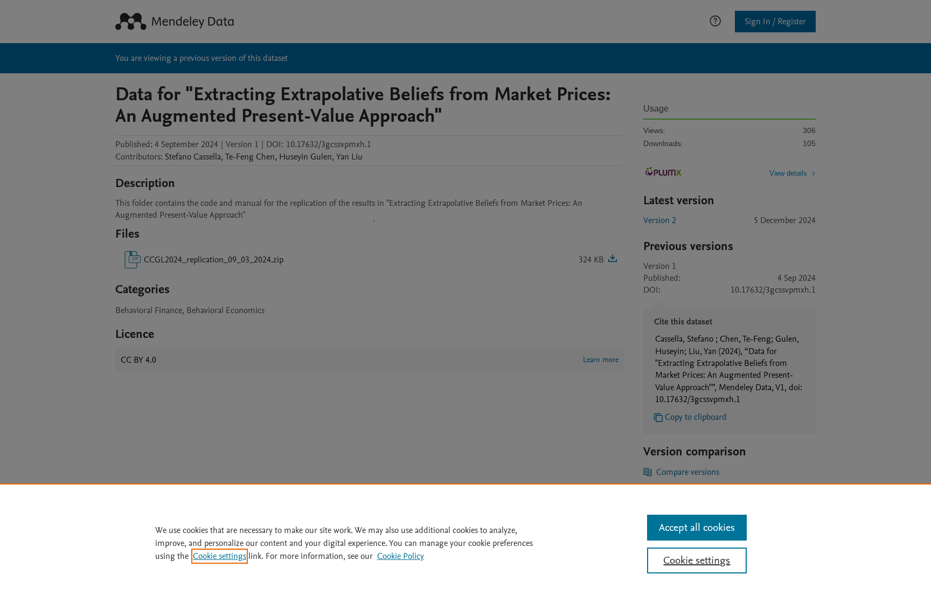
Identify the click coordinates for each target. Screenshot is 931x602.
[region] (465, 542)
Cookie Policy (400, 556)
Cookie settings (219, 556)
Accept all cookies (697, 528)
